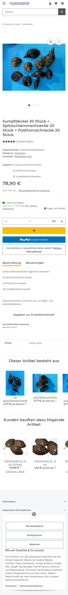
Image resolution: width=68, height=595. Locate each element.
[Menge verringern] (6, 221)
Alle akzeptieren (34, 526)
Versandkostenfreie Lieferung (34, 190)
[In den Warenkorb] (5, 34)
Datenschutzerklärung (31, 585)
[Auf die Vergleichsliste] (50, 41)
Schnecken (20, 153)
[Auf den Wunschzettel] (58, 41)
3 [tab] (36, 105)
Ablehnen (34, 544)
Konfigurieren (34, 535)
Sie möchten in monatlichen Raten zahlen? (34, 250)
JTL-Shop (39, 591)
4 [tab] (39, 105)
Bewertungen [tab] (35, 262)
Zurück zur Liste (12, 24)
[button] (50, 3)
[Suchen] (61, 11)
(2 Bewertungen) (24, 141)
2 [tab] (32, 105)
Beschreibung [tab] (12, 262)
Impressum (11, 585)
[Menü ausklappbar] (4, 2)
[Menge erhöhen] (61, 221)
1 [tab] (29, 105)
